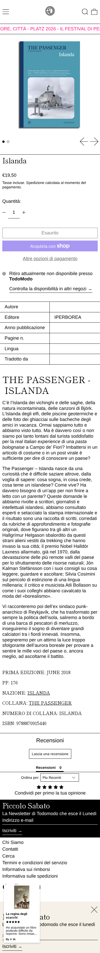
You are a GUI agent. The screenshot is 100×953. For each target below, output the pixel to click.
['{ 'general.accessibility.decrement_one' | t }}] (4, 212)
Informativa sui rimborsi (26, 869)
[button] (85, 12)
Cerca (8, 856)
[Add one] (24, 212)
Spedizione (35, 183)
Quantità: (11, 201)
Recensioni (50, 740)
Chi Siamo (13, 842)
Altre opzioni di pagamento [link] (50, 258)
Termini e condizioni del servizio (34, 862)
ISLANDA (38, 692)
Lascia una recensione (50, 754)
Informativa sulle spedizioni (30, 876)
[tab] (3, 141)
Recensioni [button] (46, 767)
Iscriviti (9, 830)
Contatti (10, 849)
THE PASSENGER (50, 702)
